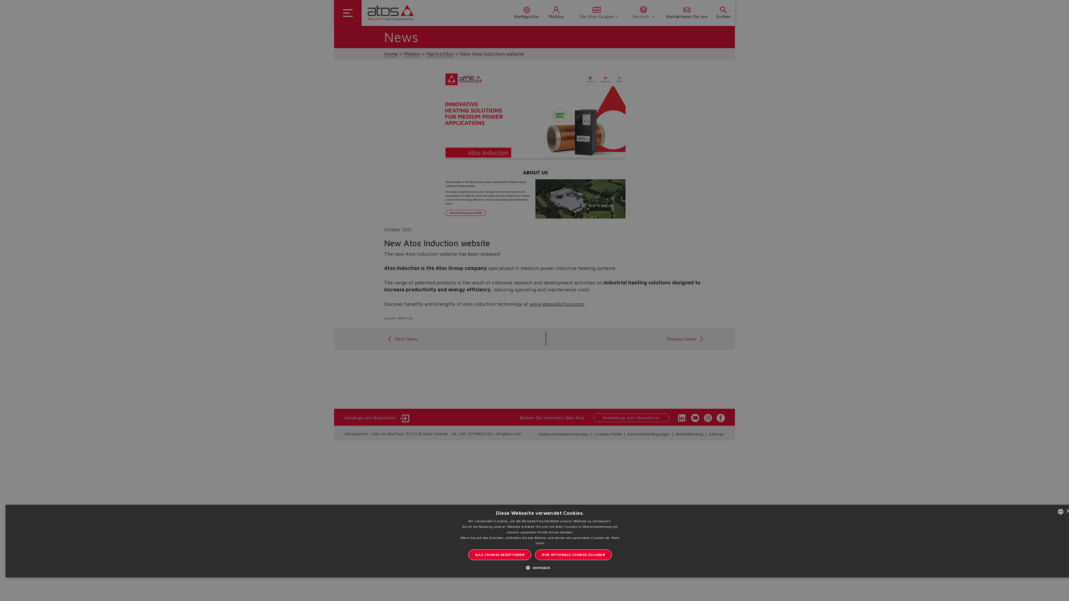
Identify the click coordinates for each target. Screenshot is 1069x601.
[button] (540, 567)
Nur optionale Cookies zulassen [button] (573, 555)
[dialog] (534, 300)
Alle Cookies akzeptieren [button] (500, 555)
